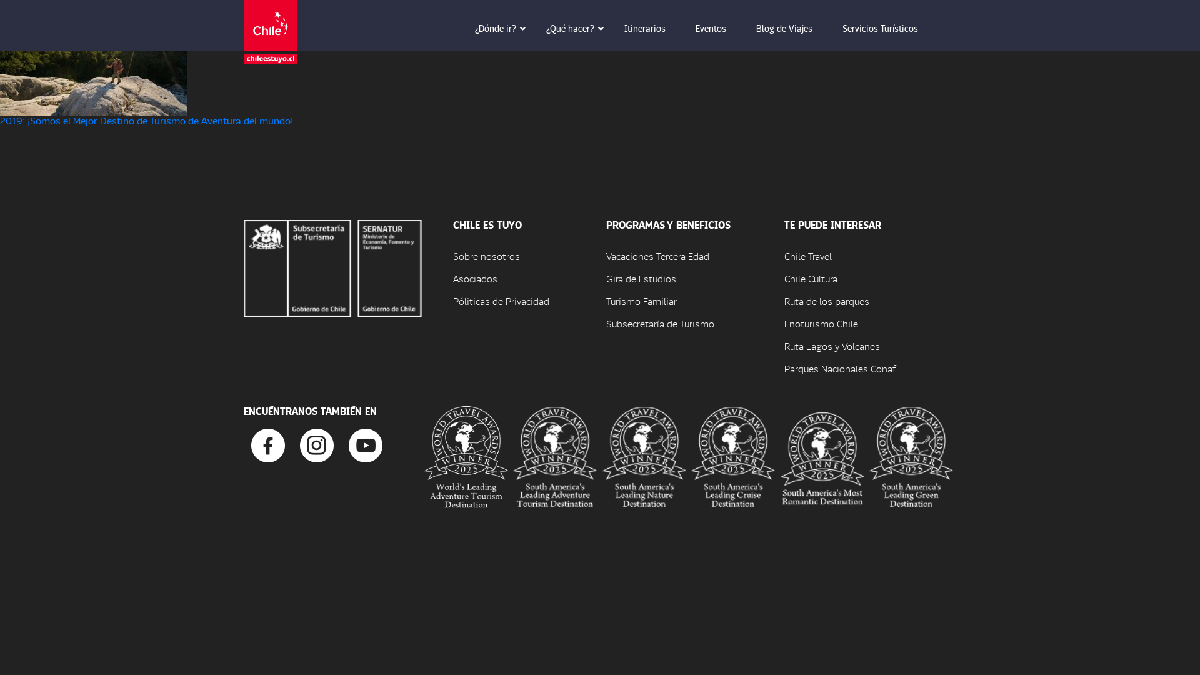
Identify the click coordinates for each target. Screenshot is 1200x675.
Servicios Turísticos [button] (880, 28)
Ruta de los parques (826, 301)
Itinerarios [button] (645, 28)
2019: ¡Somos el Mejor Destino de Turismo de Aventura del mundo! (146, 120)
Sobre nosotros (486, 255)
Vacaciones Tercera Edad (657, 255)
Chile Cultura (811, 278)
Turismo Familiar (641, 301)
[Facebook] (268, 444)
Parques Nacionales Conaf (840, 368)
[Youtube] (365, 444)
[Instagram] (317, 444)
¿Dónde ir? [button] (495, 28)
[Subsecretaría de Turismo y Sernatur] (333, 266)
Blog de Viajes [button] (784, 28)
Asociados (475, 278)
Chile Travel (808, 255)
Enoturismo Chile (821, 323)
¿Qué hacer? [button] (570, 28)
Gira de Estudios (641, 278)
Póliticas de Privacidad (501, 301)
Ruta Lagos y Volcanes (832, 345)
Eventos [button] (711, 28)
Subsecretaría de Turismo (660, 323)
